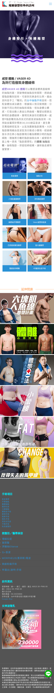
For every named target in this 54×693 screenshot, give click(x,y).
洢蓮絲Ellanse (10, 546)
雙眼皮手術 (6, 512)
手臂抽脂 (5, 502)
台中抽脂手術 (34, 100)
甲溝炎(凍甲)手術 (11, 569)
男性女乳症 (6, 521)
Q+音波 (6, 552)
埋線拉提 (7, 539)
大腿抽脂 (5, 509)
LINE (48, 673)
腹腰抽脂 (5, 504)
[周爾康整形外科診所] (18, 4)
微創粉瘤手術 (9, 564)
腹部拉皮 (5, 507)
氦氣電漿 (5, 499)
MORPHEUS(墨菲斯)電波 (16, 558)
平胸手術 (5, 524)
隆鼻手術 (5, 516)
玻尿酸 (5, 542)
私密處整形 (6, 526)
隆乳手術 (5, 519)
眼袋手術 (5, 514)
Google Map (7, 599)
